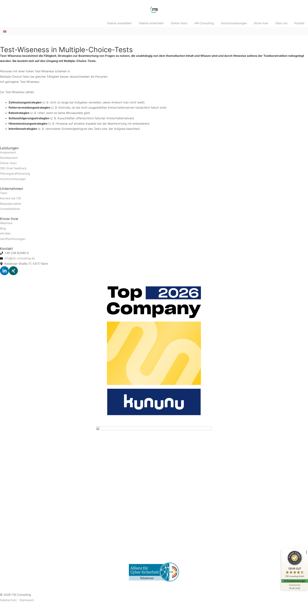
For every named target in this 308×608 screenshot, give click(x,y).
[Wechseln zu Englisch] (4, 31)
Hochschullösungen (234, 23)
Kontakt (299, 23)
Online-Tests (179, 23)
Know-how (261, 23)
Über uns (281, 23)
